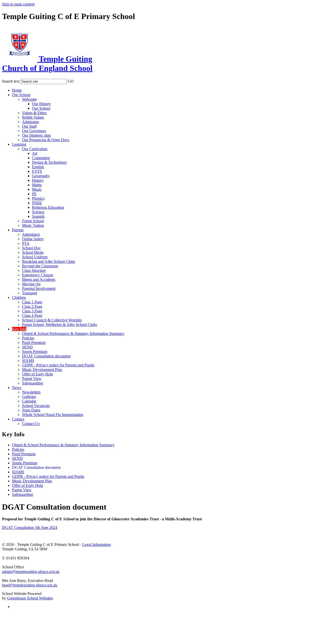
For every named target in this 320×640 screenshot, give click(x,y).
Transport (29, 293)
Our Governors (34, 131)
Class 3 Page (32, 311)
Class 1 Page (32, 302)
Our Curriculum (34, 149)
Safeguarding (32, 383)
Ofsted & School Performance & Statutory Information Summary (73, 333)
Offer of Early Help (37, 374)
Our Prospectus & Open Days (45, 140)
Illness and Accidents (38, 279)
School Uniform (35, 257)
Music (37, 189)
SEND (27, 347)
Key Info (19, 329)
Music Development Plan (42, 369)
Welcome (29, 99)
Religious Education (48, 207)
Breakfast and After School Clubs (48, 261)
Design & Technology (49, 162)
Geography (41, 176)
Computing (41, 158)
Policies (28, 338)
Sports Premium (34, 351)
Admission (30, 122)
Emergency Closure (37, 275)
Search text (11, 81)
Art (34, 153)
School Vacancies (36, 405)
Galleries (29, 396)
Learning (19, 144)
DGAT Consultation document (46, 356)
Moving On (31, 284)
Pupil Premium (34, 342)
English (38, 167)
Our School (21, 95)
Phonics (38, 198)
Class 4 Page (32, 315)
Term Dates (31, 410)
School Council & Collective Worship (52, 320)
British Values (33, 117)
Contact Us (31, 423)
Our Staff (29, 126)
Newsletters (31, 392)
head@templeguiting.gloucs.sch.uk (29, 585)
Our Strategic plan (36, 135)
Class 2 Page (32, 306)
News (16, 387)
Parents (18, 230)
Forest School (33, 221)
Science (38, 212)
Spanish (38, 216)
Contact (18, 419)
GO (71, 81)
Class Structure (34, 270)
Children (19, 297)
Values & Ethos (34, 113)
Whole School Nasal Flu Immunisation (52, 414)
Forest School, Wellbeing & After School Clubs (59, 324)
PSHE (37, 203)
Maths (37, 185)
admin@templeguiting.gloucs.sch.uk (31, 571)
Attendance (31, 234)
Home (17, 90)
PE (34, 194)
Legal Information (96, 544)
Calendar (29, 401)
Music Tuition (33, 225)
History (38, 180)
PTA (26, 243)
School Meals (33, 252)
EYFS (37, 171)
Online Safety (33, 239)
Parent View (32, 378)
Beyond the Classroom (40, 266)
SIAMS (28, 360)
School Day (31, 248)
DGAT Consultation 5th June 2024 (29, 527)
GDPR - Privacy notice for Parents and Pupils (58, 365)
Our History (41, 104)
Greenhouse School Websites (30, 598)
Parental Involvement (39, 288)
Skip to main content (18, 4)
